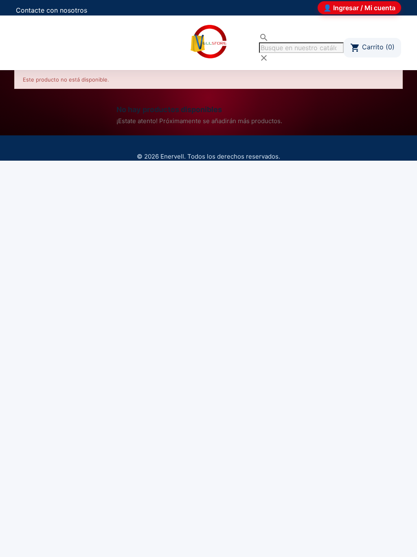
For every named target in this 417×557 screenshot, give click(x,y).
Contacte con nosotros (51, 10)
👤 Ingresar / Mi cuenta (359, 8)
